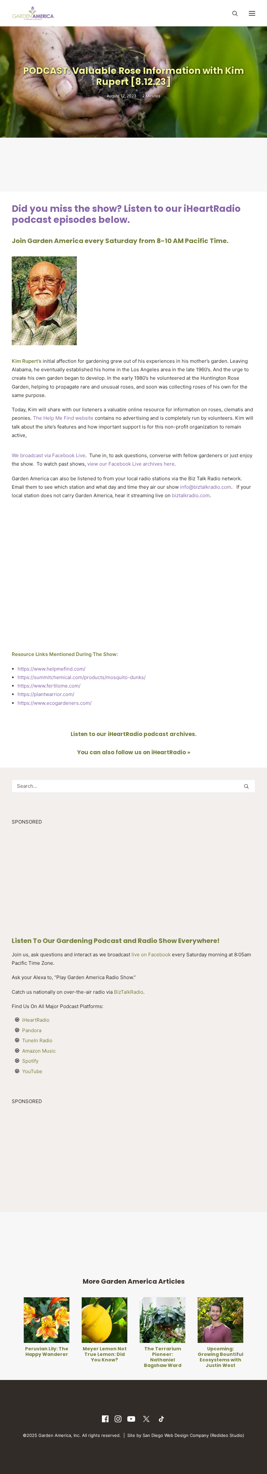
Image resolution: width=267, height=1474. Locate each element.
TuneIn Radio (37, 1040)
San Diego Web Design (166, 1435)
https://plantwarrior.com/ (46, 694)
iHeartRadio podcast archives (151, 734)
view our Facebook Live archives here (130, 464)
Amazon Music (39, 1051)
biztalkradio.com (191, 495)
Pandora (31, 1030)
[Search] (232, 13)
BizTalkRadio (128, 992)
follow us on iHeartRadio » (153, 752)
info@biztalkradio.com (205, 487)
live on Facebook (151, 954)
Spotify (30, 1061)
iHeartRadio (35, 1020)
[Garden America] (33, 13)
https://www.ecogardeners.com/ (54, 703)
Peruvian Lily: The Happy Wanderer (46, 1351)
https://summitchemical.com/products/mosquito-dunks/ (82, 677)
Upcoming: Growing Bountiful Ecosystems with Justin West (220, 1356)
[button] (252, 13)
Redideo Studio (227, 1435)
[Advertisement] (133, 164)
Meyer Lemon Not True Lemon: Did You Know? (105, 1354)
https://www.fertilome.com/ (49, 686)
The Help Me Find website (63, 418)
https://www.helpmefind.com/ (51, 669)
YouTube (32, 1071)
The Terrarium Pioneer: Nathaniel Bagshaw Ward (162, 1356)
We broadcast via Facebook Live (48, 455)
